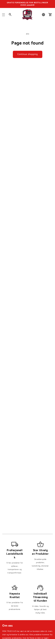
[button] (3, 14)
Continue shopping (27, 54)
